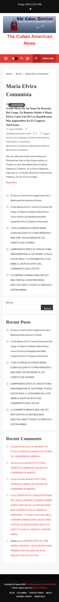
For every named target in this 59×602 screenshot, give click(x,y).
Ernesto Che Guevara (38, 137)
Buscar (9, 302)
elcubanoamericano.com (18, 133)
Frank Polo (24, 142)
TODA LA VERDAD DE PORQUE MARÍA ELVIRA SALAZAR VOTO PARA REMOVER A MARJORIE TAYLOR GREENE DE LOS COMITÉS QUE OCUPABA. (31, 235)
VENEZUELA (39, 596)
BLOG (12, 593)
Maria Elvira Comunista (17, 146)
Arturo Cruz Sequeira (16, 137)
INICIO (49, 593)
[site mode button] (15, 58)
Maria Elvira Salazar (39, 146)
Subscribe (48, 58)
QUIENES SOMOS (24, 596)
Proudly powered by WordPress (40, 584)
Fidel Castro (12, 142)
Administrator (17, 463)
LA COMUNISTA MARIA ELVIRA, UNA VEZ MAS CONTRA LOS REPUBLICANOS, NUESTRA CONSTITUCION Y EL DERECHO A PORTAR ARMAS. (31, 282)
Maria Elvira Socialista (17, 150)
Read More (11, 182)
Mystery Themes (39, 588)
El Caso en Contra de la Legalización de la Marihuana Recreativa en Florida (30, 198)
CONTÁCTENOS (36, 593)
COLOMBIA (22, 593)
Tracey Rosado (18, 479)
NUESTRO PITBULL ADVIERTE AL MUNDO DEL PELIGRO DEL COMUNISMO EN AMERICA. (31, 451)
